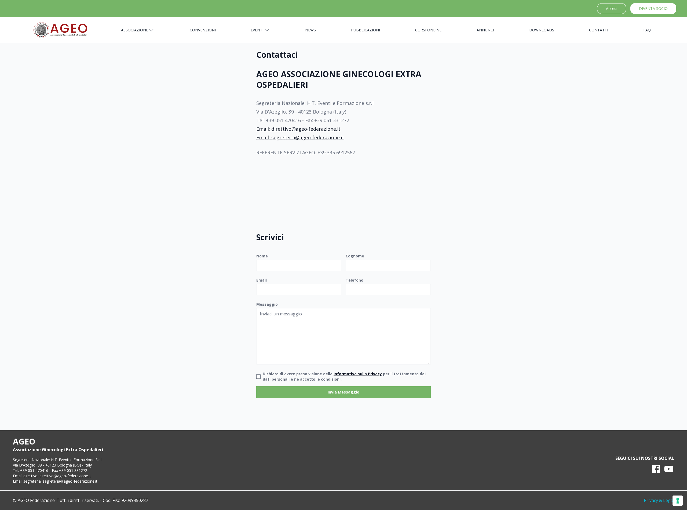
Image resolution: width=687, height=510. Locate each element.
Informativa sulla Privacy (358, 373)
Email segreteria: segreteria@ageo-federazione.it (55, 481)
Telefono (354, 280)
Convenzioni (203, 29)
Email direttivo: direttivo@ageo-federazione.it (52, 475)
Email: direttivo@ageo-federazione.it (298, 129)
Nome (262, 255)
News (310, 29)
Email (261, 280)
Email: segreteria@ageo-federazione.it (300, 137)
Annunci (485, 29)
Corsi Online (428, 29)
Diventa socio (653, 8)
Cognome (355, 255)
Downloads (541, 29)
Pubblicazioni (365, 29)
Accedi (611, 8)
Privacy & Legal (659, 500)
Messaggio (267, 304)
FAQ (647, 29)
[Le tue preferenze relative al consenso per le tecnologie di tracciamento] (678, 501)
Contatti (598, 29)
